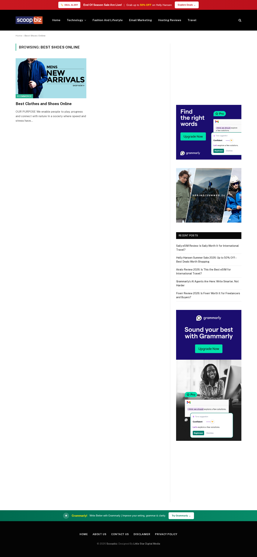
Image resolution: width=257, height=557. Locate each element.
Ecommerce (24, 96)
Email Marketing (140, 20)
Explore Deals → (187, 5)
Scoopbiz (111, 543)
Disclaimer (142, 534)
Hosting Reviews (169, 20)
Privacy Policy (166, 534)
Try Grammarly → (181, 515)
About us (99, 534)
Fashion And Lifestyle (108, 20)
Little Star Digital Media (146, 543)
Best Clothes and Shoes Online (44, 103)
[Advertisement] (208, 70)
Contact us (120, 534)
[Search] (239, 20)
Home (56, 20)
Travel (192, 20)
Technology (75, 20)
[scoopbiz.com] (29, 20)
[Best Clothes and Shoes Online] (51, 78)
